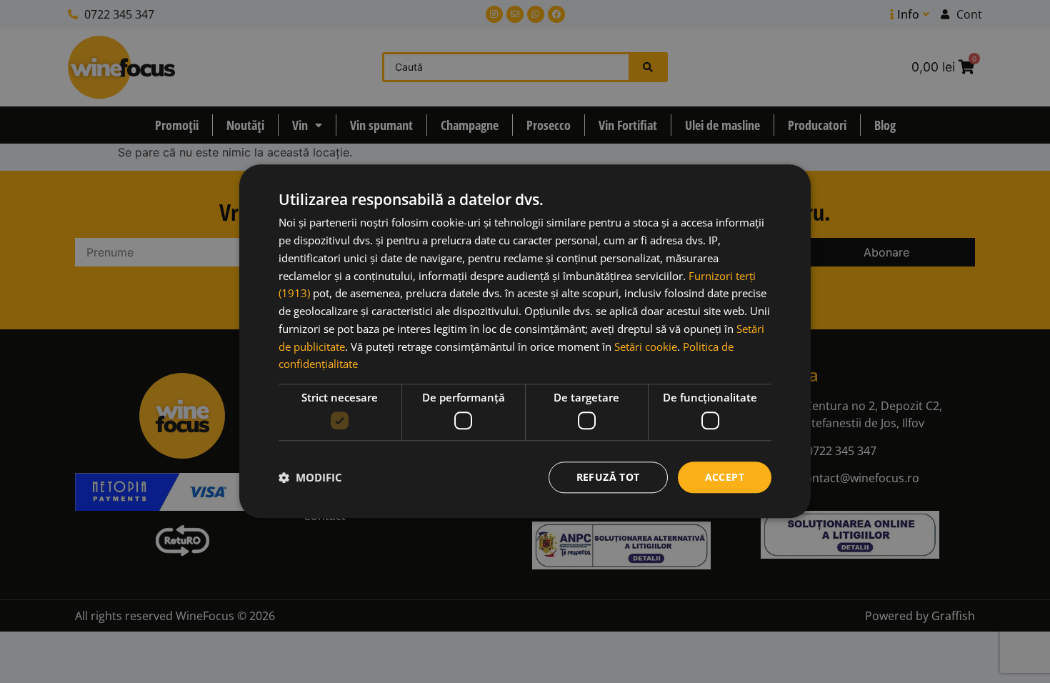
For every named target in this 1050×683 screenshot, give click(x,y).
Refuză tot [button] (608, 477)
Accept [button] (724, 477)
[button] (310, 477)
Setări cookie (645, 346)
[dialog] (525, 341)
